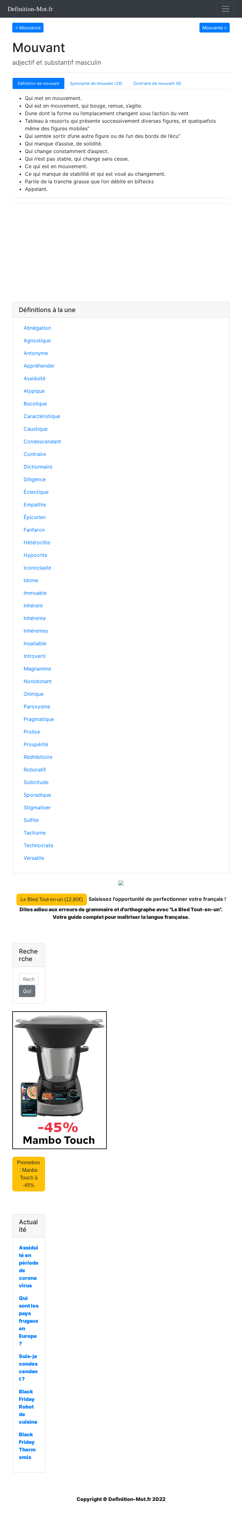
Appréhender (39, 366)
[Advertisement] (121, 253)
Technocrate (38, 845)
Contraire (35, 454)
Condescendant (42, 441)
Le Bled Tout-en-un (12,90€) (51, 899)
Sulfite (31, 820)
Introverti (35, 656)
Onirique (33, 694)
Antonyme (36, 353)
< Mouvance (28, 27)
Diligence (35, 479)
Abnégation (37, 328)
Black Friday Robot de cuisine (28, 1406)
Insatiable (35, 643)
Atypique (34, 391)
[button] (27, 27)
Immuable (35, 593)
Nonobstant (38, 681)
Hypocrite (35, 555)
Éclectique (36, 492)
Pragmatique (39, 719)
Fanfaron (34, 530)
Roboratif (35, 769)
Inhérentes (36, 631)
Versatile (34, 858)
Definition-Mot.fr (30, 8)
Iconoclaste (37, 567)
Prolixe (32, 732)
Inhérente (35, 618)
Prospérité (36, 744)
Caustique (36, 429)
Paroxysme (37, 706)
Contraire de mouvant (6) (157, 83)
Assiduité (34, 378)
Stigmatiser (37, 807)
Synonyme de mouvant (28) (96, 83)
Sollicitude (36, 782)
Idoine (31, 580)
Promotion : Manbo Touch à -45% (28, 1174)
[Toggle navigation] (225, 9)
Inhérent (33, 605)
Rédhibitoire (38, 757)
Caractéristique (42, 416)
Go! (27, 991)
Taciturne (35, 833)
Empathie (35, 504)
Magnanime (37, 668)
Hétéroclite (37, 542)
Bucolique (35, 403)
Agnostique (37, 340)
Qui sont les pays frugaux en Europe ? (28, 1321)
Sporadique (37, 795)
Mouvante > (214, 27)
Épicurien (35, 517)
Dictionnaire (38, 467)
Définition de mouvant (38, 83)
